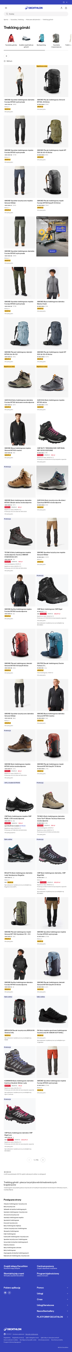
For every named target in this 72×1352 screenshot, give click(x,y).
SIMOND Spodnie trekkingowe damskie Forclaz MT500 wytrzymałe (19, 101)
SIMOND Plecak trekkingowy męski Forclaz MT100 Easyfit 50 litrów (50, 202)
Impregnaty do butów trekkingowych (16, 1253)
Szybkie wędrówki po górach (26, 46)
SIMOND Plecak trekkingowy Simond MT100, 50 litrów (51, 101)
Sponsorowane (41, 217)
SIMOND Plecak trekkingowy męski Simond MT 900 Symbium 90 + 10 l (17, 933)
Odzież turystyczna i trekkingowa (15, 1228)
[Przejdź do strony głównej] (34, 8)
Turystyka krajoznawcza (56, 46)
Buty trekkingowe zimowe (12, 1247)
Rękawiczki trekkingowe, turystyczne (16, 1256)
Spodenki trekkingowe (11, 1220)
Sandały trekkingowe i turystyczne (15, 1212)
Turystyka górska (11, 45)
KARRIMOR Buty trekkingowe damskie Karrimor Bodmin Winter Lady (19, 1082)
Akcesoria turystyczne (11, 1215)
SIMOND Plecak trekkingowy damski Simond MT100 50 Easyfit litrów (18, 664)
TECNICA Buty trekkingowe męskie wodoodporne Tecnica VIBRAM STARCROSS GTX (17, 554)
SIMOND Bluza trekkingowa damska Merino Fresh (51, 303)
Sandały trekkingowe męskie (14, 1217)
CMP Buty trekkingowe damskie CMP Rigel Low (18, 1134)
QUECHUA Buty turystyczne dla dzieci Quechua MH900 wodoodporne (51, 501)
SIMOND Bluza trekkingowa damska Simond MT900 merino (51, 715)
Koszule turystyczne (11, 1223)
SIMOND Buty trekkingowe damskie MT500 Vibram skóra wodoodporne (18, 501)
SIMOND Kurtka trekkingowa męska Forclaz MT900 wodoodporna (18, 610)
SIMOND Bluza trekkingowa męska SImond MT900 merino (17, 449)
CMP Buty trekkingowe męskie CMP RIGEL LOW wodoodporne (18, 817)
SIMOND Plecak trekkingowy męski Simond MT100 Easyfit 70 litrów (50, 765)
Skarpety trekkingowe (11, 1231)
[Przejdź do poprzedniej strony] (29, 1160)
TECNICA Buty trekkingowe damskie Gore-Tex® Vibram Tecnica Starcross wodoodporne (51, 818)
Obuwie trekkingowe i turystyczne (15, 1204)
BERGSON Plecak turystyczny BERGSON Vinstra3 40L (19, 1031)
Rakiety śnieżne (9, 1245)
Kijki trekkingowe (10, 1234)
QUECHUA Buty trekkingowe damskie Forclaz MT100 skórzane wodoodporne (19, 401)
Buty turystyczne (9, 1206)
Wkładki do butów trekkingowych (15, 1209)
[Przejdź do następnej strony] (43, 1160)
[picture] (20, 81)
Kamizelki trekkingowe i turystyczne (16, 1236)
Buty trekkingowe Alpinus (12, 1225)
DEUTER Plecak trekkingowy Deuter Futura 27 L (50, 664)
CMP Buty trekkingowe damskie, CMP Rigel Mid (51, 874)
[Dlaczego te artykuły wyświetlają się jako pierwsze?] (5, 61)
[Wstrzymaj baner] (63, 2)
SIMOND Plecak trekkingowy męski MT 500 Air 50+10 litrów (52, 353)
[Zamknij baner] (66, 2)
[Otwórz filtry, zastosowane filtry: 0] (6, 56)
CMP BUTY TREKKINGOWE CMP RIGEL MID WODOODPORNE (51, 449)
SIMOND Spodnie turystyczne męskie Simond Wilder (18, 202)
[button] (53, 457)
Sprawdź (52, 251)
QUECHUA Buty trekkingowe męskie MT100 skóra (51, 401)
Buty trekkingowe (10, 1250)
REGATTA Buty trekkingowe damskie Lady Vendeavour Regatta (18, 874)
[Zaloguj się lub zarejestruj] (61, 8)
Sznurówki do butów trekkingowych (16, 1242)
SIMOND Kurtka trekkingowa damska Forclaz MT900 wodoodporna (18, 983)
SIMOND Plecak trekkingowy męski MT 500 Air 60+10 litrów (52, 151)
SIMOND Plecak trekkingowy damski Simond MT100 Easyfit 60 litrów (51, 983)
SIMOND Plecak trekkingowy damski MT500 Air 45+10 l (18, 353)
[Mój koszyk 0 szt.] (66, 8)
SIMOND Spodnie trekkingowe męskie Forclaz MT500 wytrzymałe (19, 151)
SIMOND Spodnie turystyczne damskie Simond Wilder (19, 715)
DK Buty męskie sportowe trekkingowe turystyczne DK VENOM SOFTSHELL (52, 1031)
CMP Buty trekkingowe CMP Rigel (49, 609)
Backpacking (41, 45)
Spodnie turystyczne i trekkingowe (15, 1239)
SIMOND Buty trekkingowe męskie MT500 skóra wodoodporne (17, 765)
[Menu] (6, 8)
